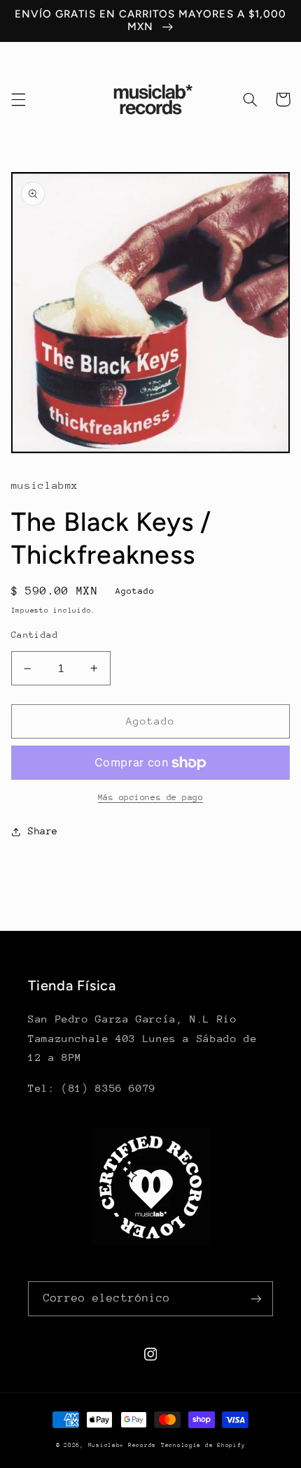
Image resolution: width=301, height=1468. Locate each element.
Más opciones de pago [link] (151, 797)
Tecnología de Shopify (203, 1444)
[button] (18, 99)
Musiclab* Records (122, 1444)
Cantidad (34, 634)
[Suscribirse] (256, 1298)
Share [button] (43, 830)
